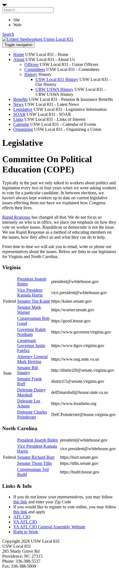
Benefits (20, 99)
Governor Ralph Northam (31, 332)
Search (8, 34)
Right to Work (25, 531)
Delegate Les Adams (28, 403)
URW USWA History (54, 89)
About (18, 59)
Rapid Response (16, 217)
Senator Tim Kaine (33, 301)
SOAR (19, 114)
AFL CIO (21, 516)
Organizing (23, 129)
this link (20, 501)
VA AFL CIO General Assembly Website (49, 526)
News (18, 104)
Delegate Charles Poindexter (32, 414)
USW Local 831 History (56, 79)
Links (18, 119)
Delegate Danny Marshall (31, 392)
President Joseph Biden (37, 440)
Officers (31, 64)
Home (18, 54)
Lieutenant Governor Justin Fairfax (31, 345)
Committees (34, 69)
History (30, 74)
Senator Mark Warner (29, 310)
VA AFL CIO (25, 521)
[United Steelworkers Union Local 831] (37, 39)
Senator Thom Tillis (34, 463)
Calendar (21, 124)
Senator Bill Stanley (27, 370)
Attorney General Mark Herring (32, 359)
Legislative (22, 109)
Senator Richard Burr (36, 457)
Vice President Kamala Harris (30, 292)
